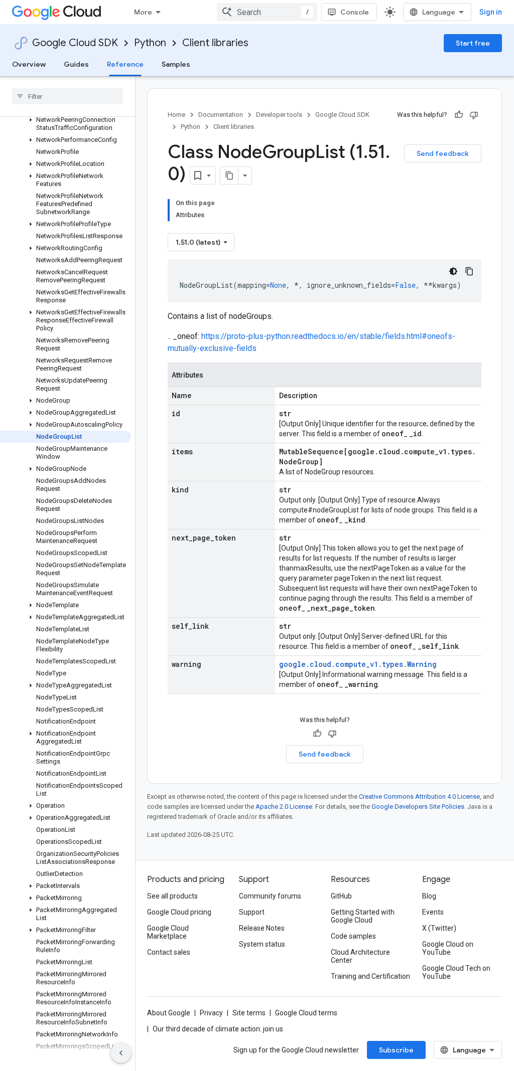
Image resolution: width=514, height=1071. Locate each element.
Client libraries (215, 43)
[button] (65, 124)
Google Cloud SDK (75, 43)
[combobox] (267, 12)
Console (354, 12)
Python (150, 43)
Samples (176, 64)
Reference (125, 64)
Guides (76, 64)
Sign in (490, 12)
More (143, 12)
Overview (29, 64)
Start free (473, 43)
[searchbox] (67, 96)
